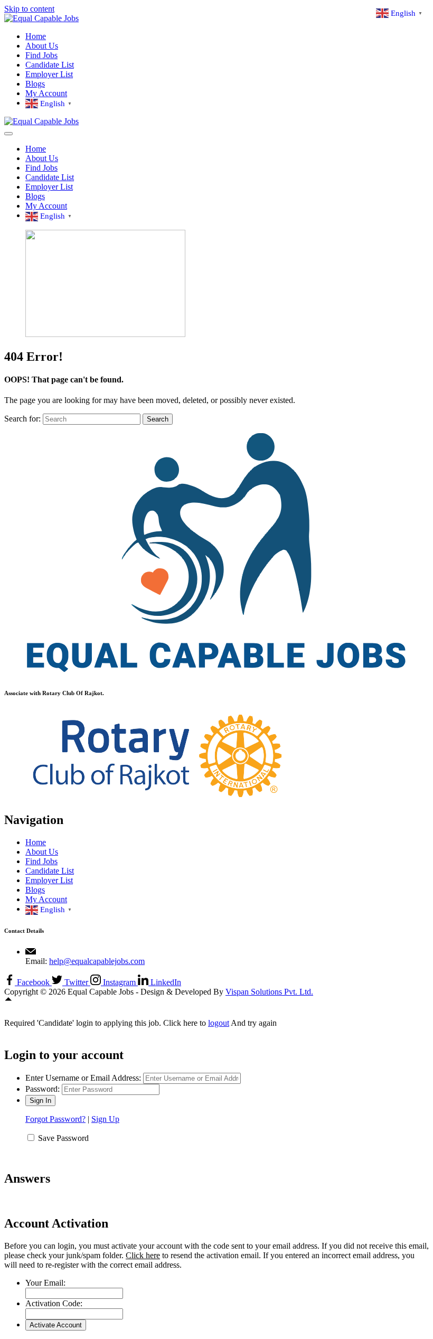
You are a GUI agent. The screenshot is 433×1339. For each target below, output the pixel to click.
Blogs (35, 83)
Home (35, 36)
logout (218, 1022)
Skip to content (29, 8)
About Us (41, 45)
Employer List (49, 74)
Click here (143, 1255)
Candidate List (49, 64)
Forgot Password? (55, 1119)
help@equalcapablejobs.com (97, 961)
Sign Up (105, 1119)
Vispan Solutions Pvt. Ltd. (269, 991)
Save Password (63, 1138)
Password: (42, 1088)
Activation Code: (53, 1303)
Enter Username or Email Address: (83, 1077)
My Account (46, 93)
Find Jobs (41, 55)
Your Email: (45, 1282)
